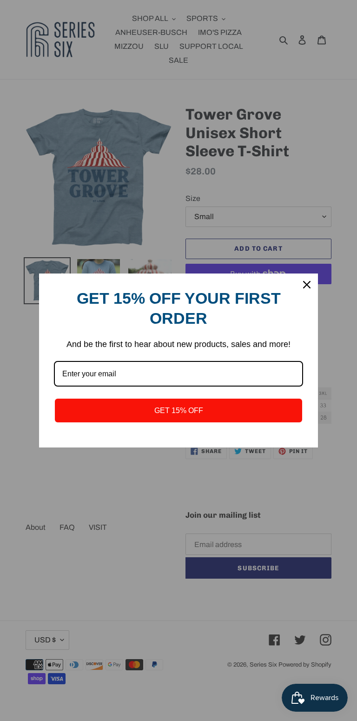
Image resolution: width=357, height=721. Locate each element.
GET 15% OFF (178, 410)
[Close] (307, 285)
